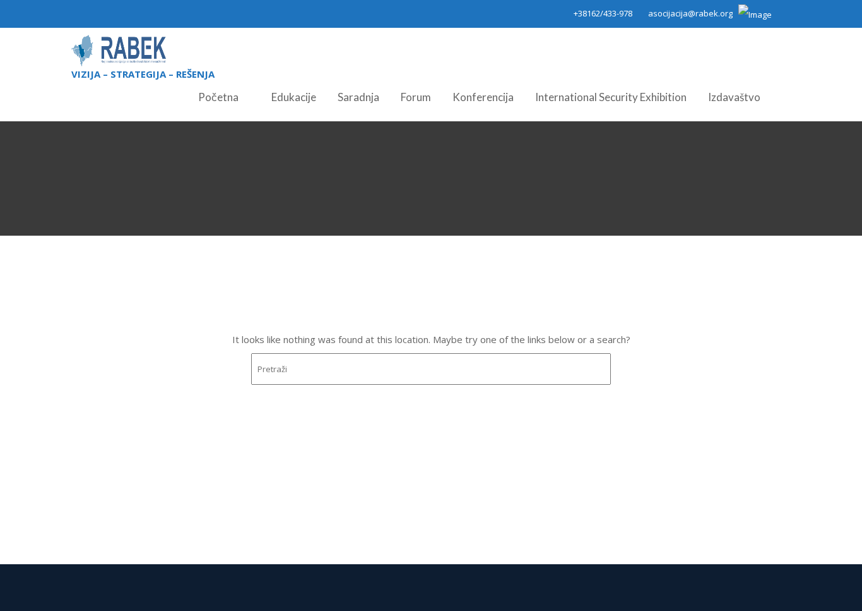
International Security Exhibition (611, 97)
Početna (218, 97)
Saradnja (358, 97)
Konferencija (483, 97)
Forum (416, 97)
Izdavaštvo (734, 97)
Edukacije (293, 97)
